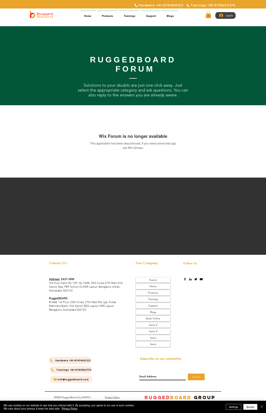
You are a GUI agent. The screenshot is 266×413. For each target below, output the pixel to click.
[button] (151, 14)
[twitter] (196, 279)
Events (153, 280)
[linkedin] (190, 279)
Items (153, 337)
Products (153, 292)
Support (153, 305)
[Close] (261, 407)
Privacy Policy (112, 397)
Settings (233, 407)
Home (153, 286)
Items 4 (153, 325)
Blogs (153, 312)
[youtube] (201, 279)
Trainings (153, 299)
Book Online (153, 318)
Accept (250, 407)
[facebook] (185, 279)
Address (54, 279)
